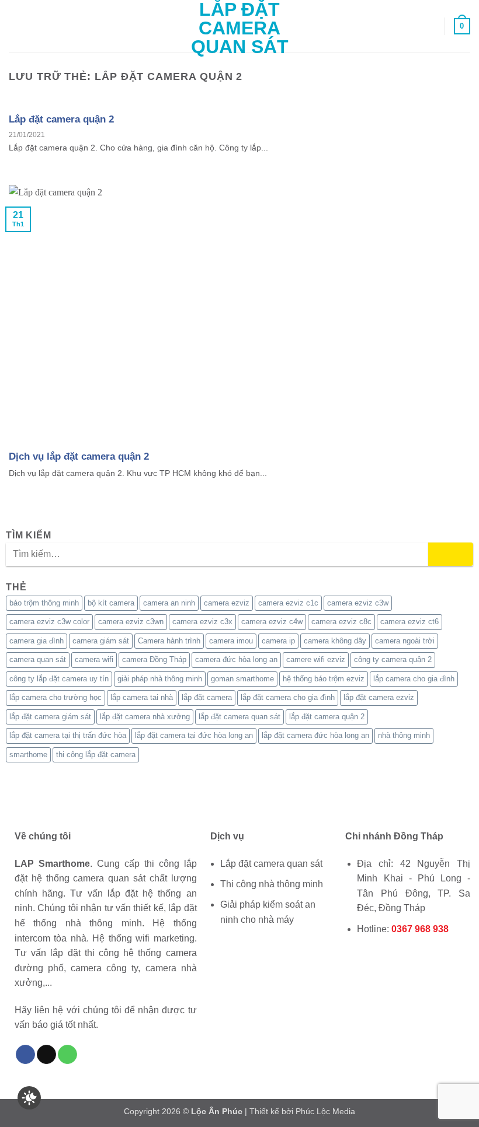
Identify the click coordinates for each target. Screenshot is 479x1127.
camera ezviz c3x (202, 621)
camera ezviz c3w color (49, 621)
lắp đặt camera (207, 697)
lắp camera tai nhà (141, 697)
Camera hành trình (169, 640)
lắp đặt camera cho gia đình (288, 697)
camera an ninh (169, 602)
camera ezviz (226, 602)
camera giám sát (100, 640)
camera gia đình (36, 640)
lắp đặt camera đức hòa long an (315, 735)
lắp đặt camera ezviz (378, 697)
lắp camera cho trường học (55, 697)
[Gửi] (450, 554)
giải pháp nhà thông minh (159, 678)
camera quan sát (37, 659)
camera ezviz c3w (357, 602)
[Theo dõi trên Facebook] (25, 1055)
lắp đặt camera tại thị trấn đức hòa (67, 735)
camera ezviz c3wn (131, 621)
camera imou (231, 640)
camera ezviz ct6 (409, 621)
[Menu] (16, 26)
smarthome (28, 754)
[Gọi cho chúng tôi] (67, 1055)
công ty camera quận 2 (393, 659)
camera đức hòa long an (236, 659)
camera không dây (335, 640)
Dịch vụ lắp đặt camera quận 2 (79, 456)
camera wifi (94, 659)
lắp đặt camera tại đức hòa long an (194, 735)
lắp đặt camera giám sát (50, 716)
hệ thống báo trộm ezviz (324, 678)
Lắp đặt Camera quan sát (240, 28)
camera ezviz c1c (288, 602)
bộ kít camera (111, 602)
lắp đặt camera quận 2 (327, 716)
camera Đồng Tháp (154, 659)
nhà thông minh (404, 735)
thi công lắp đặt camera (96, 754)
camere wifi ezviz (315, 659)
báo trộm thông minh (44, 602)
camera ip (278, 640)
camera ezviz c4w (272, 621)
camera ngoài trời (405, 640)
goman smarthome (242, 678)
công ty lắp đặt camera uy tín (59, 678)
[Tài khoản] (430, 26)
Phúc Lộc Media (325, 1111)
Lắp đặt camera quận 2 (61, 119)
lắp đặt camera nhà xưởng (145, 716)
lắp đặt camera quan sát (239, 716)
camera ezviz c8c (341, 621)
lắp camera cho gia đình (413, 678)
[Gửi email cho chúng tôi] (46, 1055)
